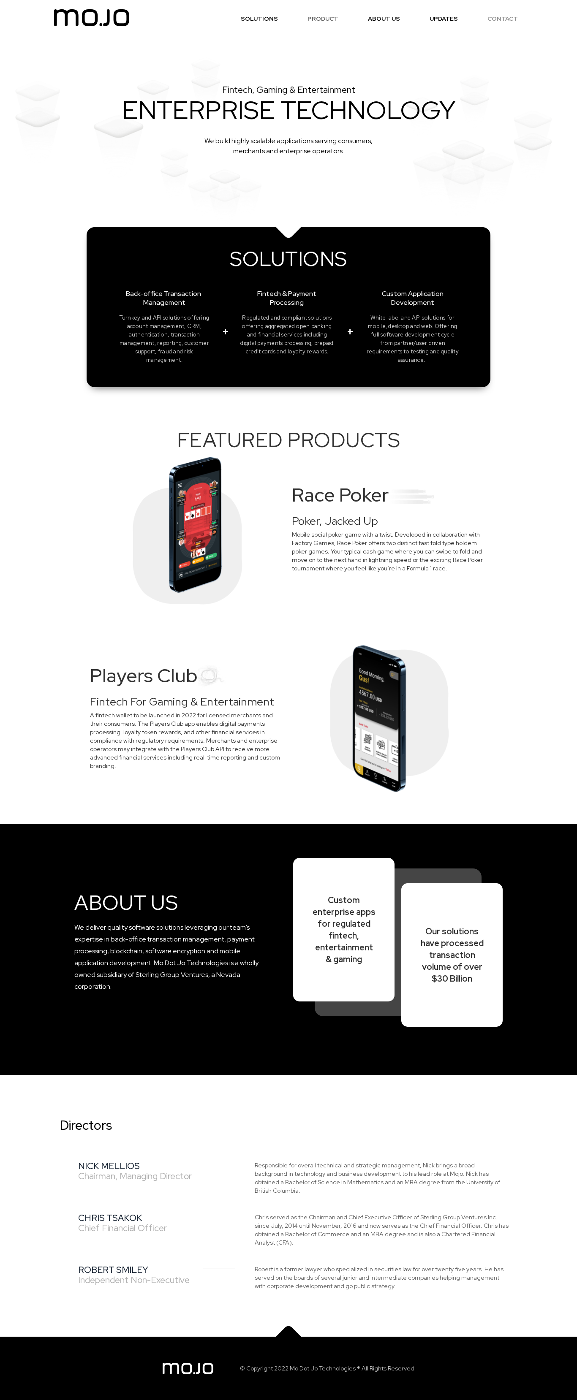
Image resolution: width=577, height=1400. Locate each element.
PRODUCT (323, 18)
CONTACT (502, 18)
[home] (91, 17)
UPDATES (444, 18)
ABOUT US (384, 18)
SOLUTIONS (259, 18)
